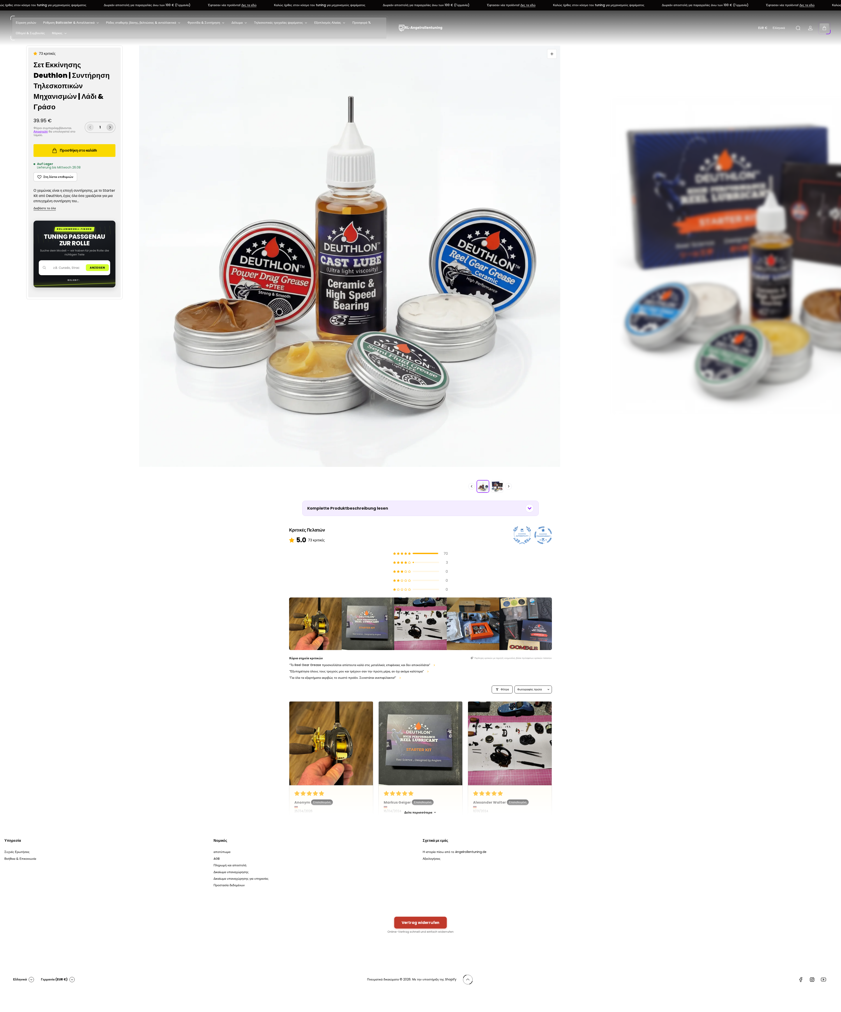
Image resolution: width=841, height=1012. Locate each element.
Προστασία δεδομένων (229, 885)
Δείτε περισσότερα (418, 812)
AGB (217, 858)
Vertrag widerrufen (420, 922)
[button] (36, 53)
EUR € (762, 28)
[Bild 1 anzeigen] (483, 486)
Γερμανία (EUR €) (54, 979)
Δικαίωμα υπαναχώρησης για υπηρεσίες (241, 878)
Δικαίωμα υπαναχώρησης (231, 872)
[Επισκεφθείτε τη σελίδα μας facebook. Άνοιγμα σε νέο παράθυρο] (800, 979)
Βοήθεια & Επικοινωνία (20, 858)
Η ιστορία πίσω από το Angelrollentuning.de (454, 852)
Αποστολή (41, 131)
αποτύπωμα (222, 852)
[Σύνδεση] (810, 28)
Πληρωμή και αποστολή (230, 865)
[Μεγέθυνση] (552, 54)
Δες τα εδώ (192, 5)
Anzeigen (97, 267)
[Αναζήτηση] (798, 28)
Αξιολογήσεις (431, 858)
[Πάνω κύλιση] (468, 979)
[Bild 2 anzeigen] (497, 486)
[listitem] (315, 623)
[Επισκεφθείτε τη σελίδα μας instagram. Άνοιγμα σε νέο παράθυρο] (812, 979)
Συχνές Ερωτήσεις (17, 852)
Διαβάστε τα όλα (45, 208)
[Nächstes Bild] (508, 486)
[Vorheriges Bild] (471, 486)
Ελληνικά (779, 28)
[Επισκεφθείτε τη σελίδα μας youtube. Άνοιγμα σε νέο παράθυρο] (823, 979)
